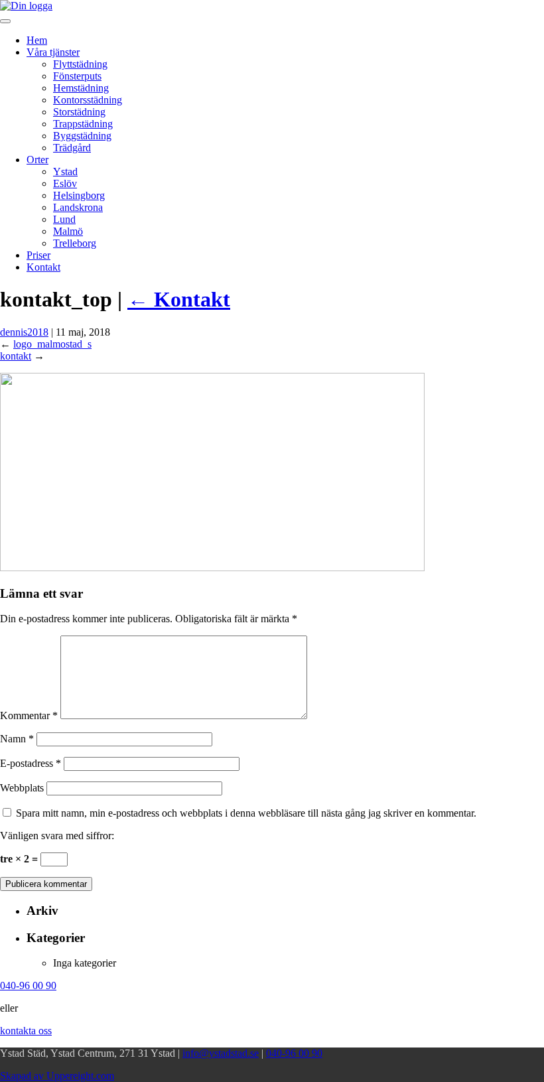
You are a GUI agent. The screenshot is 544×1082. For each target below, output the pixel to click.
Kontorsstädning (87, 99)
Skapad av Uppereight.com (57, 1075)
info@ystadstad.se (220, 1053)
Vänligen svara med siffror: (57, 835)
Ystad (65, 171)
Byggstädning (82, 135)
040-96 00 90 (294, 1053)
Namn (17, 738)
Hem (37, 40)
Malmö (68, 231)
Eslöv (65, 183)
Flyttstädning (80, 64)
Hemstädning (81, 88)
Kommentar (29, 715)
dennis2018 (24, 332)
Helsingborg (79, 195)
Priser (38, 255)
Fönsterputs (77, 76)
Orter (37, 159)
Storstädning (79, 111)
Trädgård (72, 147)
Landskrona (78, 207)
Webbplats (22, 787)
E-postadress (30, 763)
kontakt (15, 356)
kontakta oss (26, 1030)
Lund (64, 219)
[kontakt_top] (212, 567)
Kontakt (43, 267)
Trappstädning (83, 123)
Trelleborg (74, 243)
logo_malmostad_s (52, 344)
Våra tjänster (53, 52)
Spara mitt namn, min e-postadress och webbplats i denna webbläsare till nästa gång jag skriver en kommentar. (246, 813)
